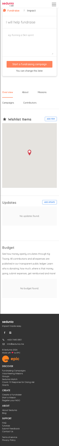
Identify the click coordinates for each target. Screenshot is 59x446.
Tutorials (6, 426)
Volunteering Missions (12, 374)
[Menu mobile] (54, 5)
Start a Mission (9, 398)
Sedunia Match (9, 379)
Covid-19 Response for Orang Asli (18, 382)
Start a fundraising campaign (29, 64)
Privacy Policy (9, 440)
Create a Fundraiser (12, 395)
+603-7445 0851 (14, 340)
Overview (7, 92)
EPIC (18, 353)
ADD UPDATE (49, 202)
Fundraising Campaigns (13, 371)
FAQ (4, 423)
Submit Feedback (11, 429)
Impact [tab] (31, 10)
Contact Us (7, 432)
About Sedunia (9, 410)
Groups (5, 377)
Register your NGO (11, 401)
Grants (5, 385)
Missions (42, 92)
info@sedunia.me (15, 344)
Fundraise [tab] (13, 10)
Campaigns (8, 102)
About (25, 92)
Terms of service (9, 437)
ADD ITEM (51, 119)
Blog (4, 413)
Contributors (30, 102)
